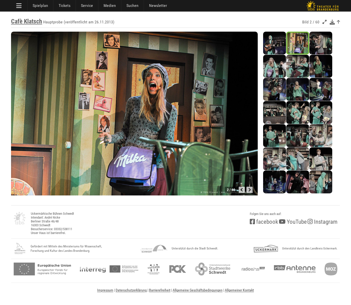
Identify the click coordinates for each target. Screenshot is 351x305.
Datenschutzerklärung (131, 290)
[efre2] (42, 269)
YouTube (296, 221)
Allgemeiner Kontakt (239, 290)
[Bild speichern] (332, 22)
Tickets (64, 5)
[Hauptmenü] (19, 5)
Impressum (105, 290)
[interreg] (109, 269)
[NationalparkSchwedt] (154, 249)
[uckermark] (266, 249)
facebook (266, 221)
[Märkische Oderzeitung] (331, 269)
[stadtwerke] (212, 269)
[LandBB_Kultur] (20, 248)
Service (87, 5)
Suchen (132, 5)
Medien (110, 5)
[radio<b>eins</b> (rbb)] (252, 269)
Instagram (325, 221)
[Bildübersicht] (338, 22)
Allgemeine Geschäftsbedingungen (198, 290)
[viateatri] (153, 269)
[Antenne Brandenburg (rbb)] (295, 269)
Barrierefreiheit (159, 290)
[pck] (177, 269)
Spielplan (40, 5)
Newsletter (158, 5)
